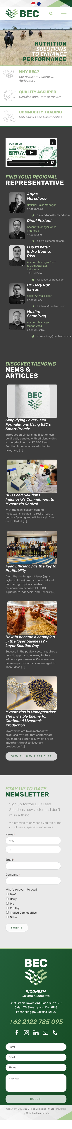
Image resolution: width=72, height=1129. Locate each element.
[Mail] (45, 1032)
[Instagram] (26, 1032)
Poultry (15, 908)
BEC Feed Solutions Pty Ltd (39, 1108)
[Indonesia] (33, 5)
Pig (12, 903)
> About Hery (34, 300)
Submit (17, 927)
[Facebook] (16, 1032)
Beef (13, 894)
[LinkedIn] (36, 1032)
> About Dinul (34, 234)
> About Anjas (35, 208)
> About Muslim (35, 330)
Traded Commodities (23, 912)
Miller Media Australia (37, 1113)
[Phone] (55, 1032)
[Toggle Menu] (64, 13)
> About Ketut (35, 273)
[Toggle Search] (51, 13)
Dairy (13, 899)
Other (13, 917)
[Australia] (39, 5)
